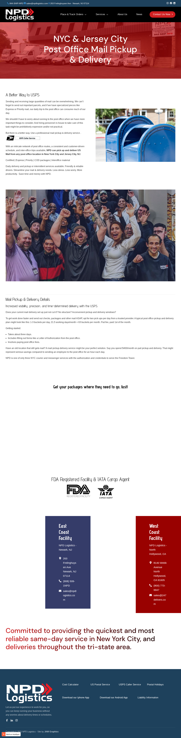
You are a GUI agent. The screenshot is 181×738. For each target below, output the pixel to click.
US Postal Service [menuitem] (100, 684)
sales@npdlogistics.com (37, 3)
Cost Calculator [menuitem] (70, 684)
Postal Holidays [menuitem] (155, 684)
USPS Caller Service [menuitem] (130, 684)
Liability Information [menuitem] (148, 697)
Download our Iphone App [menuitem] (75, 697)
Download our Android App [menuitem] (114, 697)
